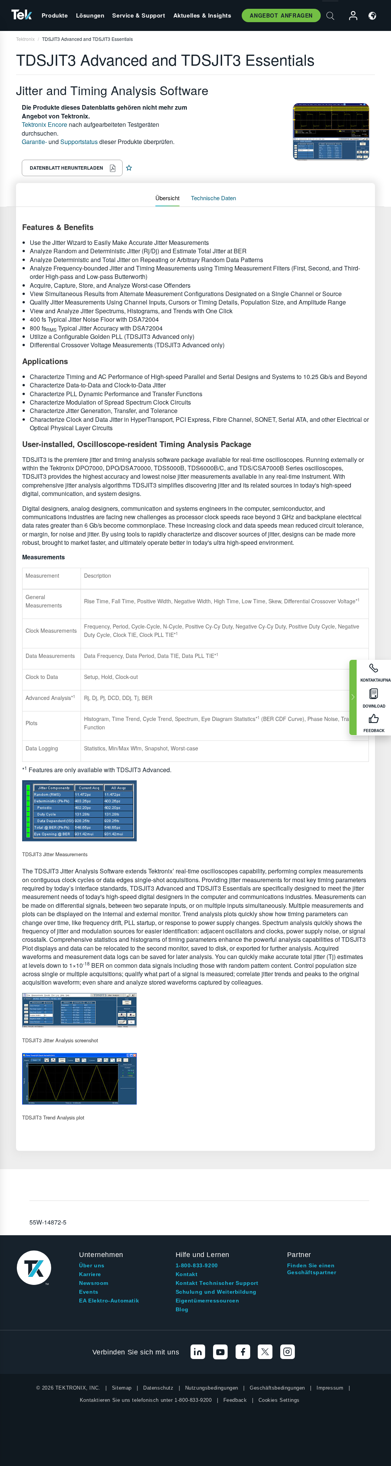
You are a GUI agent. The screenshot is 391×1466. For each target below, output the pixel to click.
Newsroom (93, 1283)
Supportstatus (79, 141)
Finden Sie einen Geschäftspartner (311, 1268)
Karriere (90, 1274)
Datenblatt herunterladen (66, 167)
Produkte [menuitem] (55, 15)
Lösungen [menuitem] (90, 15)
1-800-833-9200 (197, 1265)
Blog (182, 1309)
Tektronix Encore (44, 124)
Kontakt (187, 1274)
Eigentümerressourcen (207, 1301)
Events (89, 1292)
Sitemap (122, 1388)
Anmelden (349, 15)
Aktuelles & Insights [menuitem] (202, 15)
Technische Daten (213, 198)
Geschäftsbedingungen (277, 1388)
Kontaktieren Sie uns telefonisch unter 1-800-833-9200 (146, 1400)
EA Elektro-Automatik (109, 1301)
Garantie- (34, 141)
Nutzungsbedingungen (211, 1388)
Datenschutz (158, 1388)
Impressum (330, 1388)
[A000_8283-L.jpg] (195, 1079)
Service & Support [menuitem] (138, 15)
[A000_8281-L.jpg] (195, 810)
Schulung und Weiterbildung (216, 1292)
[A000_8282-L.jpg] (195, 1010)
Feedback (235, 1400)
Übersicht (167, 198)
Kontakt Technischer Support (217, 1283)
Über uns (92, 1265)
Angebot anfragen (281, 15)
